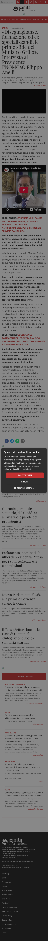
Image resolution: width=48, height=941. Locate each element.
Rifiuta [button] (25, 482)
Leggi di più (26, 469)
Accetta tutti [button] (25, 475)
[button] (24, 488)
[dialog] (24, 470)
